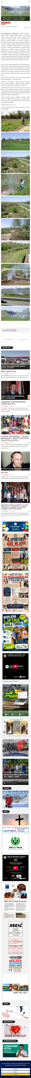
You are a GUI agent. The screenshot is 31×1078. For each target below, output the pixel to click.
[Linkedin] (13, 330)
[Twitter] (9, 330)
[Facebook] (7, 330)
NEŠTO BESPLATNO (8, 371)
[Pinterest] (15, 330)
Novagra (15, 26)
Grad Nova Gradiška (6, 22)
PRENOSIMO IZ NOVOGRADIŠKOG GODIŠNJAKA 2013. (13, 403)
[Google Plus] (11, 330)
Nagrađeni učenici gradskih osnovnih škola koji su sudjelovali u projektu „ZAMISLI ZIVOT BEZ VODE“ (14, 507)
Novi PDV (4, 472)
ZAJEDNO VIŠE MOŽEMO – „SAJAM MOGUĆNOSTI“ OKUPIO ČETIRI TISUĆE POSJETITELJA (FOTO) (15, 438)
